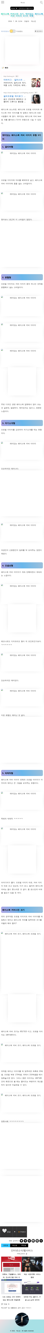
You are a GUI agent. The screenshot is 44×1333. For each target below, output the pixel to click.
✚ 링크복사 (39, 31)
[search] (41, 2)
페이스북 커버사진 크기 (14, 910)
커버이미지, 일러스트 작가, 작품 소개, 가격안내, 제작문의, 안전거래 (15, 84)
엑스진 (23, 2)
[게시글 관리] (15, 1231)
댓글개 (26, 21)
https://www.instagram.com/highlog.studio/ (18, 92)
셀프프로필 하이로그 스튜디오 (14, 96)
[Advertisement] (22, 50)
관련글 (5, 1245)
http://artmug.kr (8, 76)
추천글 (23, 1245)
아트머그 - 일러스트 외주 (14, 80)
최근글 (14, 1245)
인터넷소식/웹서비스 (22, 1250)
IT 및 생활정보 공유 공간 (15, 1307)
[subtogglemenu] (2, 2)
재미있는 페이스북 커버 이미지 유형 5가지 (21, 137)
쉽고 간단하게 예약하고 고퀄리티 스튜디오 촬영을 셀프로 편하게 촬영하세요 (14, 100)
